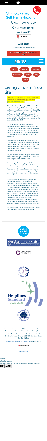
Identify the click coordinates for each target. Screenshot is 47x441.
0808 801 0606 (29, 23)
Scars (28, 74)
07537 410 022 (27, 28)
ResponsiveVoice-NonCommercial (18, 341)
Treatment (36, 69)
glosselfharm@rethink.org (15, 102)
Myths (14, 69)
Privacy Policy (23, 351)
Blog (36, 74)
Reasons (24, 69)
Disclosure (17, 74)
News (26, 80)
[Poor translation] (7, 366)
